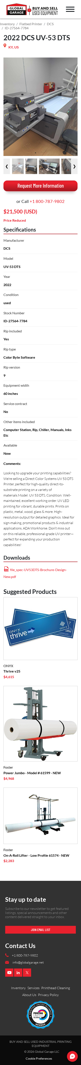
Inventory (7, 24)
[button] (70, 9)
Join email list (40, 930)
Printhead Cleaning (55, 988)
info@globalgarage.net (28, 962)
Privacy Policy (48, 995)
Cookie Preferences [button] (39, 1058)
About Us (29, 995)
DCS (50, 24)
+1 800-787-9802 (47, 201)
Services (33, 988)
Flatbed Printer (30, 24)
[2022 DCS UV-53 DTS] (18, 166)
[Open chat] (72, 1056)
